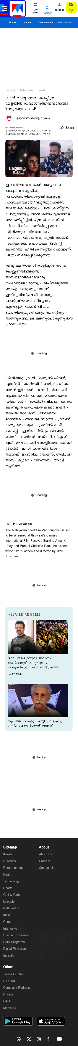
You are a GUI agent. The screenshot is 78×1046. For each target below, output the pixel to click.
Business (9, 861)
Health (7, 874)
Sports (7, 888)
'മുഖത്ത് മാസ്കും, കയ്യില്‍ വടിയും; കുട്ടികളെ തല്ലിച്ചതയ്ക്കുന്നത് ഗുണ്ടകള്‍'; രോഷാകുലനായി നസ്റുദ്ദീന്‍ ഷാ (35, 726)
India (6, 915)
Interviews (10, 928)
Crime (7, 922)
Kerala (27, 22)
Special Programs (15, 935)
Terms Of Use (13, 974)
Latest (41, 90)
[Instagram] (39, 1039)
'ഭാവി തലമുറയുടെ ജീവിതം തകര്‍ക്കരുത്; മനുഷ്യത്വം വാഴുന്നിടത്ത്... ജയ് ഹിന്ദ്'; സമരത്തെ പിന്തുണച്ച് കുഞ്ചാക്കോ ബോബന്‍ (37, 663)
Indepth (8, 955)
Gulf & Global (12, 895)
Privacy (8, 994)
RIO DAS (9, 981)
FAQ (6, 1001)
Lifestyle (9, 901)
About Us (45, 854)
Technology (11, 881)
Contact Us (46, 868)
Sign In (59, 10)
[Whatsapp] (18, 1039)
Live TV (71, 11)
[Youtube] (59, 1039)
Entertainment (45, 22)
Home (12, 22)
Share (70, 128)
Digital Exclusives (15, 949)
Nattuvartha (64, 22)
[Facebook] (49, 1039)
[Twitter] (28, 1039)
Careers (44, 861)
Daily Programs (14, 942)
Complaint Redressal (17, 987)
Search (48, 12)
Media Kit (9, 1008)
